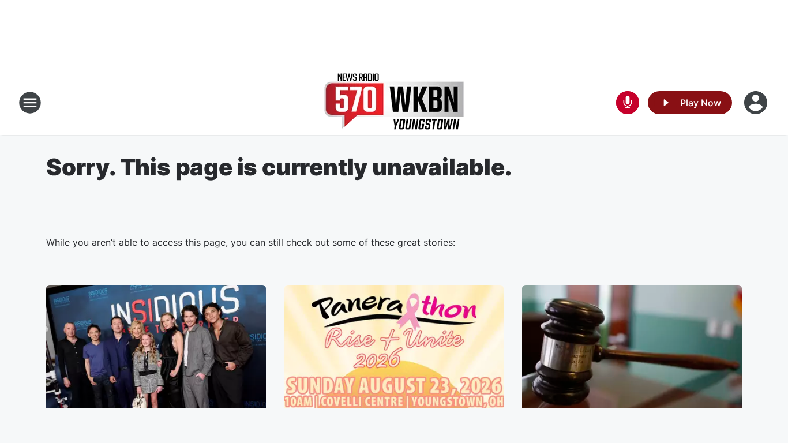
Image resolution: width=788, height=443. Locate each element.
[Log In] (757, 102)
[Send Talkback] (627, 102)
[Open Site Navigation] (30, 102)
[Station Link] (394, 103)
